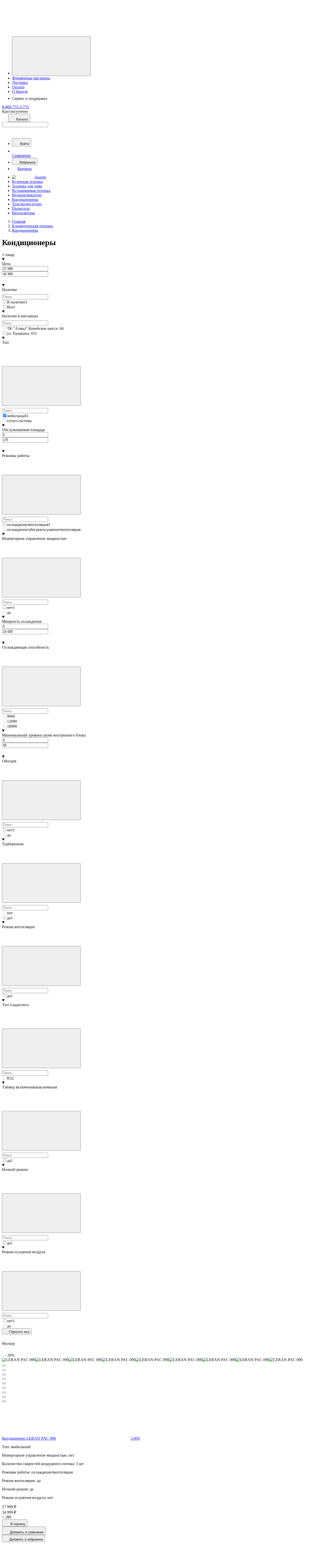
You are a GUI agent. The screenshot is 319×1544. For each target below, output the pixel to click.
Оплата (18, 87)
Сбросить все (18, 1332)
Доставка (20, 82)
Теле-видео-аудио (27, 204)
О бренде (20, 91)
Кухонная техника (27, 181)
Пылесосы (21, 208)
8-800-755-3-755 (15, 107)
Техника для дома (27, 186)
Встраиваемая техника (31, 190)
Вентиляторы (23, 213)
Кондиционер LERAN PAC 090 (29, 1438)
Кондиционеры (25, 199)
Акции (40, 177)
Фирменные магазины (31, 78)
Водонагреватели (27, 195)
